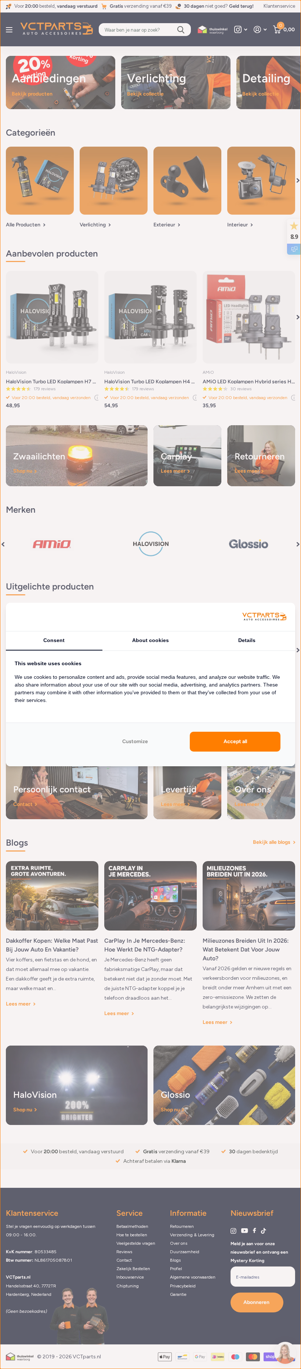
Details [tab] (246, 640)
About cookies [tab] (150, 640)
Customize (135, 741)
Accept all (235, 741)
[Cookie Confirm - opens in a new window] (264, 617)
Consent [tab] (54, 640)
